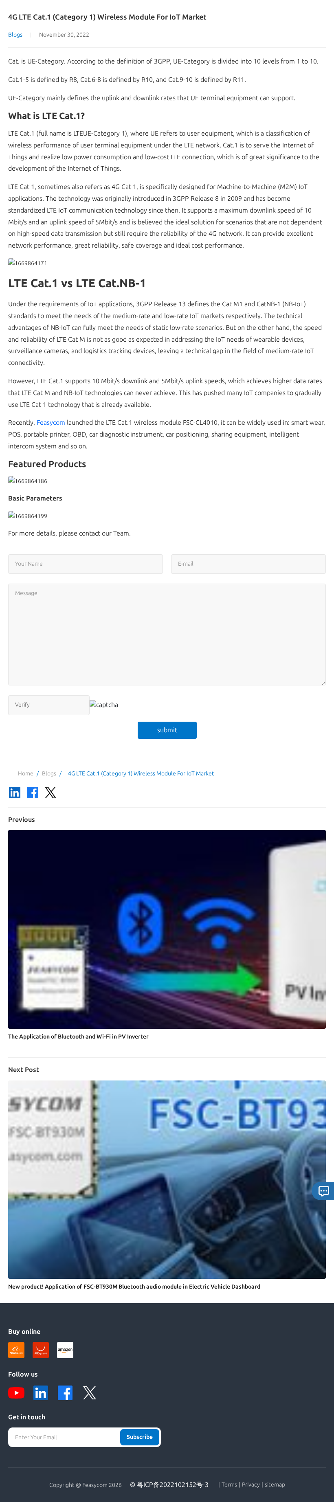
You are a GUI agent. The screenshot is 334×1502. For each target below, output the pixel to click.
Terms (229, 1485)
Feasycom (51, 422)
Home (25, 773)
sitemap (275, 1485)
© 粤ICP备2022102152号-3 (169, 1485)
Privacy (251, 1485)
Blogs (15, 34)
